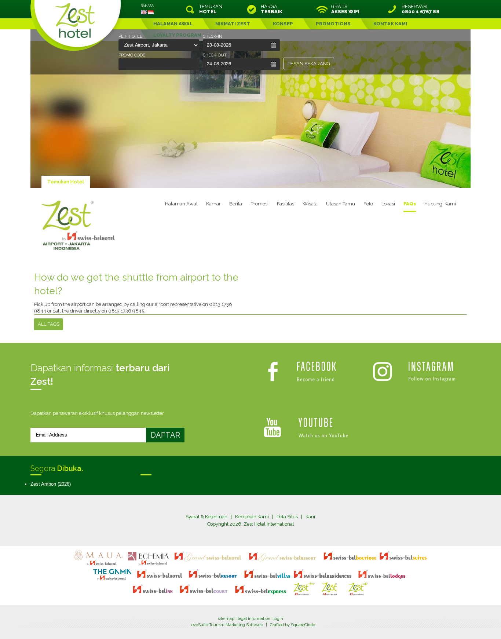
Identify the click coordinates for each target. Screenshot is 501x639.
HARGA (271, 9)
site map (226, 618)
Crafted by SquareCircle (292, 624)
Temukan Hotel (65, 182)
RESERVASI (420, 9)
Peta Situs (287, 516)
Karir (311, 516)
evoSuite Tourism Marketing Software (227, 624)
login (278, 618)
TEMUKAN (210, 9)
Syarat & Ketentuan (206, 516)
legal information (254, 618)
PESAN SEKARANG (309, 63)
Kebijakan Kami (252, 516)
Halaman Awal (181, 204)
